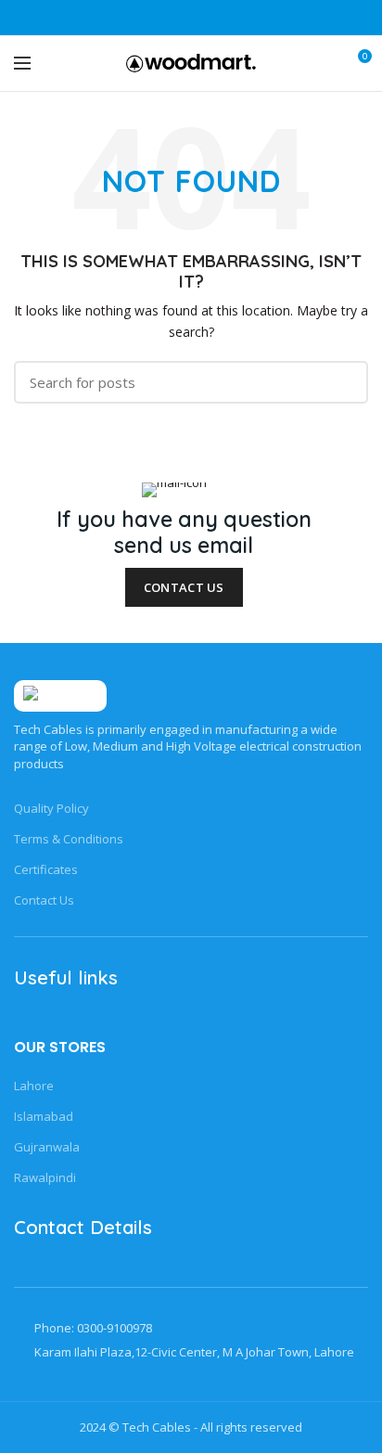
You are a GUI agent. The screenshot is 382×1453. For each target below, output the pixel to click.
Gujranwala (47, 1146)
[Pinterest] (191, 18)
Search (343, 382)
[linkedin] (214, 18)
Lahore (34, 1085)
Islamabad (43, 1116)
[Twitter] (168, 18)
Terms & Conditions (68, 838)
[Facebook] (145, 18)
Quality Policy (51, 808)
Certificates (46, 869)
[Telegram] (237, 18)
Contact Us (184, 587)
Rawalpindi (45, 1177)
